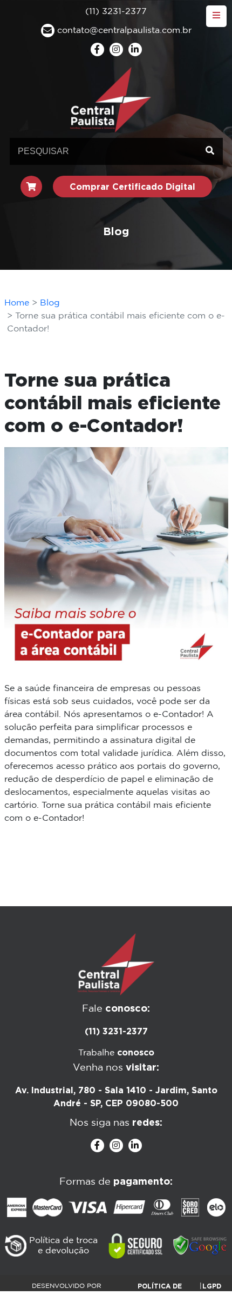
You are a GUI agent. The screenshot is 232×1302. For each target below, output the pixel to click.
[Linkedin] (135, 49)
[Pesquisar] (209, 151)
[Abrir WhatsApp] (205, 1274)
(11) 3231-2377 (116, 1031)
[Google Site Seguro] (200, 1246)
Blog (50, 303)
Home (16, 303)
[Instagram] (116, 49)
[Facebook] (97, 49)
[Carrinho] (31, 186)
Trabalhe (116, 1053)
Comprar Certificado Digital (132, 186)
